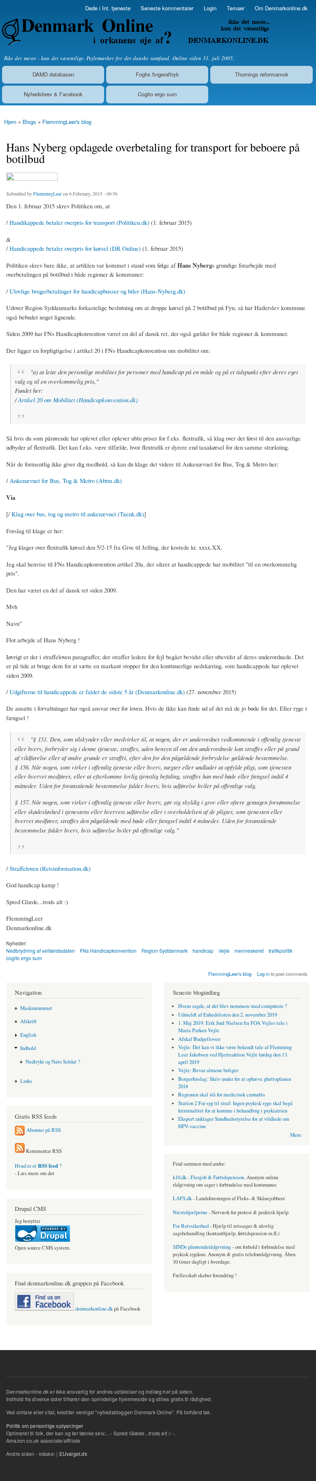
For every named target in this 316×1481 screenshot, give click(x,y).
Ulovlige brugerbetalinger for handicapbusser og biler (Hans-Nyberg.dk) (97, 291)
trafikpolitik (281, 950)
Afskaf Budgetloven (199, 1039)
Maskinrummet (36, 1008)
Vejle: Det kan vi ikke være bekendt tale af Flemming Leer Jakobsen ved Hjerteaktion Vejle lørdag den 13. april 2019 (235, 1055)
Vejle (224, 950)
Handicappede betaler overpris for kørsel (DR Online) (75, 248)
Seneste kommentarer (167, 8)
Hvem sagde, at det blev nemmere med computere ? (232, 1006)
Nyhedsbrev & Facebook (53, 94)
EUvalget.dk (73, 1453)
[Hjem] (135, 31)
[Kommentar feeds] (20, 1150)
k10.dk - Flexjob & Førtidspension (208, 1177)
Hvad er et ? (38, 1165)
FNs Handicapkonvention (108, 950)
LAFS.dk (182, 1198)
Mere (295, 1134)
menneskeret (249, 950)
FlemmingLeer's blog (66, 122)
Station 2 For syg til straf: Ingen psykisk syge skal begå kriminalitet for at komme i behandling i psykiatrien (235, 1107)
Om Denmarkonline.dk (281, 8)
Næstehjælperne (190, 1212)
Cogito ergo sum (157, 94)
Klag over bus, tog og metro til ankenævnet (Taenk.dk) (78, 514)
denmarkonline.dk (93, 1308)
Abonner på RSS (43, 1129)
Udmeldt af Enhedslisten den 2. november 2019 (227, 1014)
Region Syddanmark (165, 950)
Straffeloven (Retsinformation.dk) (50, 868)
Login (210, 8)
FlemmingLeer (47, 193)
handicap (203, 950)
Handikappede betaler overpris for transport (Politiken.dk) (79, 222)
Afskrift (28, 1021)
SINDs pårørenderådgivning (202, 1246)
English (28, 1034)
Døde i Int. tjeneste (107, 8)
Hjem (10, 122)
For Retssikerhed (191, 1225)
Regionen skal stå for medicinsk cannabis (221, 1094)
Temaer (235, 8)
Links (26, 1081)
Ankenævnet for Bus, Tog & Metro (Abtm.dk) (65, 480)
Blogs (29, 122)
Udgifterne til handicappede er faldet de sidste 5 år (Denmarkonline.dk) (97, 692)
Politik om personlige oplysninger (45, 1425)
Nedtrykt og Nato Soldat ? (53, 1061)
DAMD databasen (53, 74)
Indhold (28, 1048)
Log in (263, 973)
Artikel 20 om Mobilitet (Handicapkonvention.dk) (78, 400)
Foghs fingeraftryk (157, 74)
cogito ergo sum (24, 957)
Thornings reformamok (261, 74)
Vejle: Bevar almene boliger (208, 1070)
